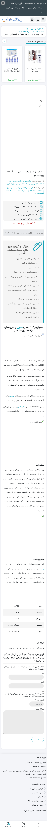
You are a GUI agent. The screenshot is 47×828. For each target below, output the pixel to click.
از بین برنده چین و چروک (23, 188)
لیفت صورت (39, 193)
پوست (41, 569)
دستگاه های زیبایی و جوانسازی (32, 31)
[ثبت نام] (32, 19)
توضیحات (37, 233)
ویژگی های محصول (23, 233)
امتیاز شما (39, 700)
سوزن (20, 327)
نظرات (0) (8, 233)
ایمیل (41, 682)
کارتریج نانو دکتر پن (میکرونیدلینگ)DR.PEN (12, 70)
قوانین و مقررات (36, 789)
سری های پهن (31, 190)
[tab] (38, 232)
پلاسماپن (40, 190)
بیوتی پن (10, 188)
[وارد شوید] (37, 19)
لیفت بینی (8, 190)
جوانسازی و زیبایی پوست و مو (20, 181)
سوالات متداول (37, 805)
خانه (42, 29)
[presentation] (4, 41)
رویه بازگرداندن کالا (35, 801)
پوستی (11, 396)
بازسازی (21, 407)
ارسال (40, 797)
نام (42, 673)
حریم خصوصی (37, 793)
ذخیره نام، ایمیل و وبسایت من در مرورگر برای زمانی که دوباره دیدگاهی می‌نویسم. (24, 695)
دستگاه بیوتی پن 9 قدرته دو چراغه (35, 70)
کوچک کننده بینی (19, 190)
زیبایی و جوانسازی (32, 29)
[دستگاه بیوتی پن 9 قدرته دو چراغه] (35, 56)
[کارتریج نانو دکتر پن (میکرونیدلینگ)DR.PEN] (12, 56)
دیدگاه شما (39, 709)
